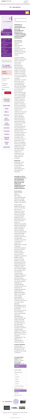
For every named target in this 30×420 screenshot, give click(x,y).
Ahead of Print (6, 55)
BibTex (17, 379)
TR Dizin (6, 134)
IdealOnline (6, 147)
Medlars (17, 381)
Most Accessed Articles (5, 50)
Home (26, 2)
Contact (26, 1)
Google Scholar (18, 395)
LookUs (11, 417)
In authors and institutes (5, 79)
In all (4, 89)
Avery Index (6, 105)
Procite (17, 383)
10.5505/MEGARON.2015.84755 (20, 21)
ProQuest (6, 131)
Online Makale (17, 417)
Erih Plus (6, 115)
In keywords (6, 87)
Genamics (6, 128)
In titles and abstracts (5, 84)
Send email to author (19, 388)
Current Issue (6, 40)
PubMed (17, 392)
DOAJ (6, 108)
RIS (16, 374)
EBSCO (7, 112)
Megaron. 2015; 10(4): (18, 18)
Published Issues (5, 45)
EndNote (17, 376)
